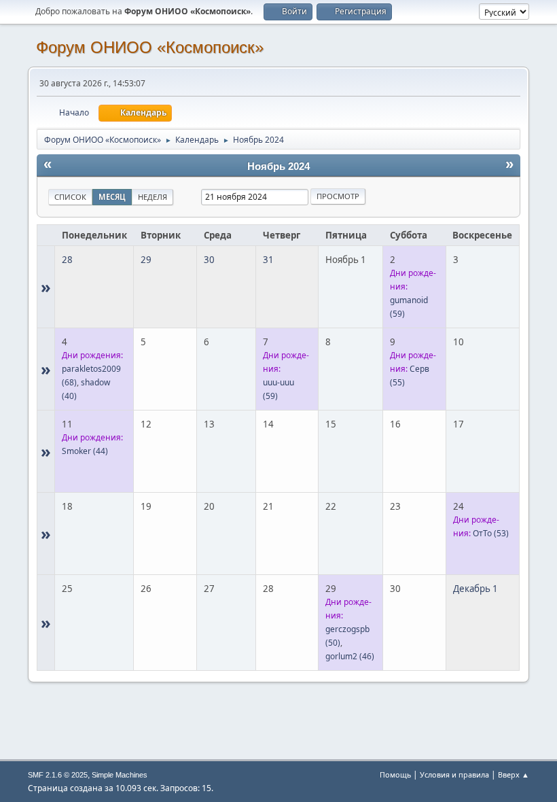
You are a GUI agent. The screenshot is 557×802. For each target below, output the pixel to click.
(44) (85, 451)
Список (70, 197)
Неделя (152, 197)
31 (268, 260)
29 (146, 260)
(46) (349, 656)
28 (67, 260)
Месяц (112, 197)
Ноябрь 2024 (278, 166)
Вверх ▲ (513, 774)
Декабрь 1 (475, 588)
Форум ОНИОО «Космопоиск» (150, 47)
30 (209, 260)
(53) (491, 533)
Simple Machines (119, 775)
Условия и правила (454, 774)
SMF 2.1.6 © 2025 (58, 775)
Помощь (395, 774)
